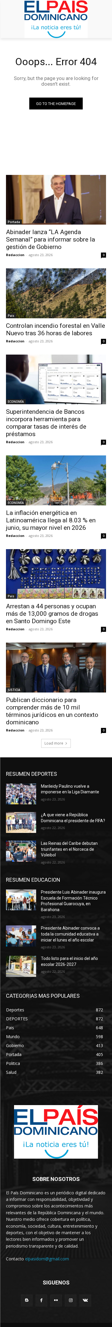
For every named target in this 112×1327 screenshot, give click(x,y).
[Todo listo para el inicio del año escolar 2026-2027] (21, 966)
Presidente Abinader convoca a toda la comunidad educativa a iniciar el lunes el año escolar (70, 934)
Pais (11, 316)
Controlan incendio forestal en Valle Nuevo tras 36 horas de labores (55, 329)
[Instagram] (70, 1300)
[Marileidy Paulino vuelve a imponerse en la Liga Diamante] (21, 794)
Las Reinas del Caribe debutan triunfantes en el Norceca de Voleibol (69, 849)
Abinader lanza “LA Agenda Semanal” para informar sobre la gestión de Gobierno (50, 239)
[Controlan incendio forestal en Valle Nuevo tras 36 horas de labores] (56, 293)
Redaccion (15, 255)
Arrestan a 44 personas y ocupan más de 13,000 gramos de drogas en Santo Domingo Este (52, 614)
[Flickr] (56, 1300)
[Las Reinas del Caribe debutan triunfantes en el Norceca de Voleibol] (21, 851)
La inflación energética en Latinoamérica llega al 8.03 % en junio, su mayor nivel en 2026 (51, 520)
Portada (14, 222)
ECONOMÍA (16, 401)
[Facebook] (41, 1300)
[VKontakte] (85, 1300)
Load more (54, 743)
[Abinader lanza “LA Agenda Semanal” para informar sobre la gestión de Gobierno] (56, 200)
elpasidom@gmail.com (47, 1259)
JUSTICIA (14, 690)
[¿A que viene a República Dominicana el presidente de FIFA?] (21, 822)
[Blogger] (27, 1300)
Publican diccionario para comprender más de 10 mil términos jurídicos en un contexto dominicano (52, 711)
